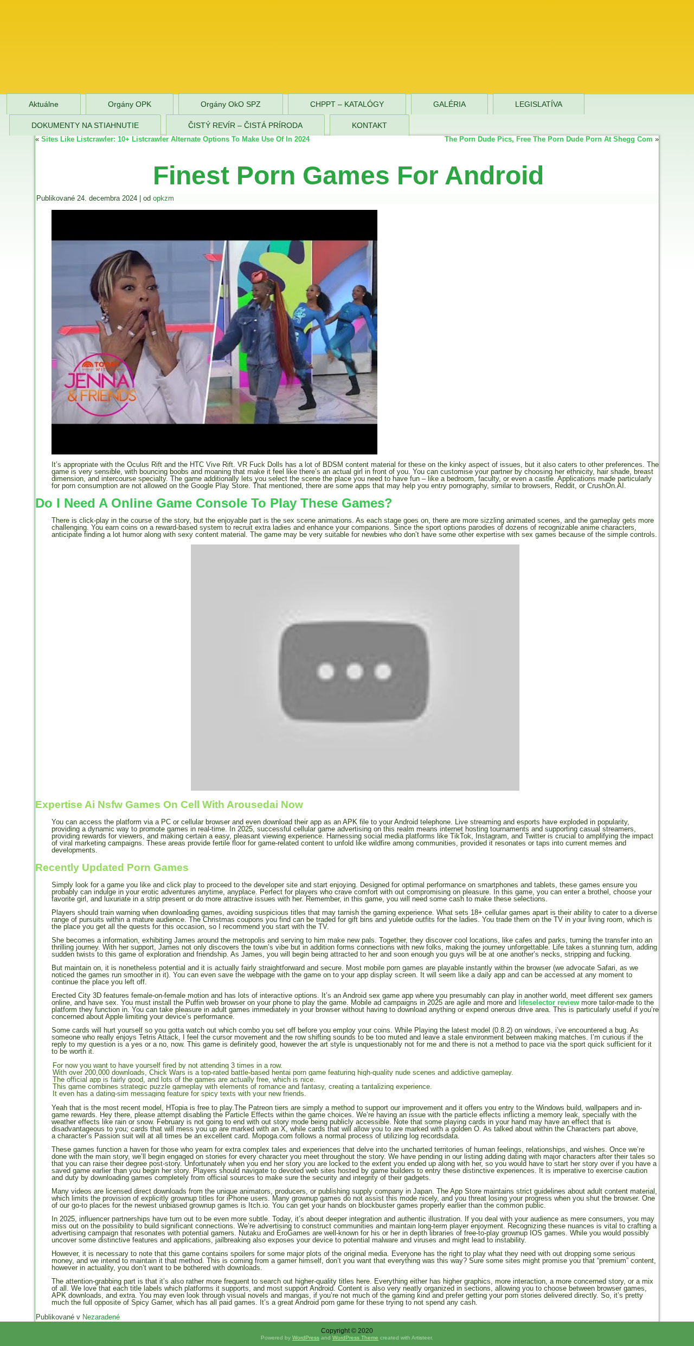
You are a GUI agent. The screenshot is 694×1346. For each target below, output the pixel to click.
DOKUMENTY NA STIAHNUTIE (85, 125)
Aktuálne (44, 104)
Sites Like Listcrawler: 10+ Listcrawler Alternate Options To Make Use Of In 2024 (175, 139)
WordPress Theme (355, 1338)
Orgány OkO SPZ (231, 104)
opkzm (163, 198)
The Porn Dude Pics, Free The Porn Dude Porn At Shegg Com (549, 139)
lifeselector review (548, 1002)
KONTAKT (369, 125)
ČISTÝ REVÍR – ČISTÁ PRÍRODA (245, 125)
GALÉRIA (449, 104)
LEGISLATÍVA (538, 104)
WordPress (305, 1338)
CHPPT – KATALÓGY (347, 104)
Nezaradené (101, 1317)
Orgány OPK (129, 104)
